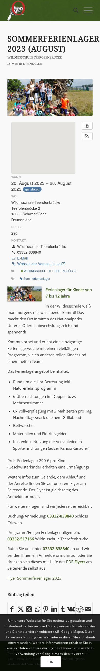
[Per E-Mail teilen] (88, 609)
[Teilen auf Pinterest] (46, 609)
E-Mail (21, 258)
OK (50, 662)
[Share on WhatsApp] (37, 609)
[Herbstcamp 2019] (50, 97)
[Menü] (85, 10)
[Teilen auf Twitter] (20, 609)
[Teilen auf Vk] (71, 609)
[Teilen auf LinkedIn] (54, 609)
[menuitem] (73, 10)
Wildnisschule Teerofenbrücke (34, 57)
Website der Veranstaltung (39, 263)
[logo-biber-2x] (41, 10)
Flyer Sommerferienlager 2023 (34, 578)
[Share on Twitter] (29, 609)
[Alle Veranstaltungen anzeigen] (87, 126)
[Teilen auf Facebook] (12, 609)
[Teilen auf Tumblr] (63, 609)
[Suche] (73, 10)
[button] (87, 136)
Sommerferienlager (24, 64)
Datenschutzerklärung (36, 648)
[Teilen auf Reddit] (80, 609)
